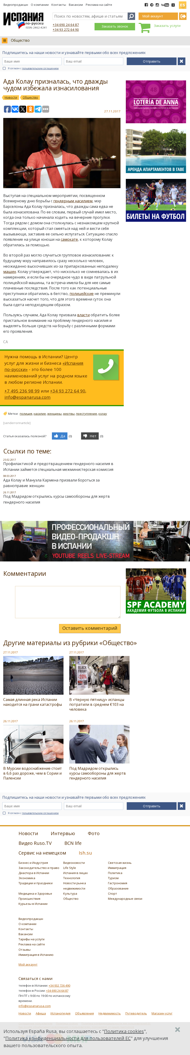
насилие (40, 414)
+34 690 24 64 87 (66, 24)
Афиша (41, 1013)
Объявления (84, 1013)
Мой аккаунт (28, 964)
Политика (115, 873)
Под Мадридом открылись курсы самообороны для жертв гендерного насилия (97, 773)
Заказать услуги (167, 25)
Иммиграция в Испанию (36, 955)
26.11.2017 (10, 721)
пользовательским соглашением (40, 68)
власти (83, 314)
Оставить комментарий (89, 628)
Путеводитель (136, 1013)
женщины (54, 414)
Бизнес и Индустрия (33, 863)
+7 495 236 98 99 (22, 391)
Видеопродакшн (15, 5)
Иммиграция (117, 868)
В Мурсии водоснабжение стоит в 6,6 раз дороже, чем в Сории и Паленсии (32, 773)
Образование (118, 888)
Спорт (112, 893)
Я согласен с (33, 68)
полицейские (82, 293)
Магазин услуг (162, 1013)
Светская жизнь (120, 863)
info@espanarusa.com (27, 397)
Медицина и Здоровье (35, 893)
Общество (20, 40)
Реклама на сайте (99, 5)
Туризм (113, 878)
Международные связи (125, 899)
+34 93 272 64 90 (66, 29)
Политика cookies (124, 1031)
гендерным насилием (72, 200)
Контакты (58, 5)
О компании (40, 5)
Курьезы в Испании (33, 904)
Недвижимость (109, 1013)
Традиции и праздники (36, 883)
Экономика (27, 878)
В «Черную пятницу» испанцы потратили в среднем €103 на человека (96, 704)
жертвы (69, 414)
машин (9, 271)
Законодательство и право (39, 868)
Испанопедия (60, 1013)
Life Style (69, 868)
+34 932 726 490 (59, 985)
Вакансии (76, 5)
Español (183, 3)
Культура (70, 893)
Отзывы (25, 949)
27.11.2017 (10, 652)
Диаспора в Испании (34, 873)
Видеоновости (74, 863)
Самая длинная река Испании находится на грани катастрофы (32, 702)
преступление (86, 414)
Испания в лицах (75, 873)
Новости (25, 1013)
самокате (69, 239)
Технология (71, 878)
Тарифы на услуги (31, 939)
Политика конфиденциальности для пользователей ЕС (68, 1038)
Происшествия (29, 899)
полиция (26, 414)
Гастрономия (117, 883)
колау (102, 414)
